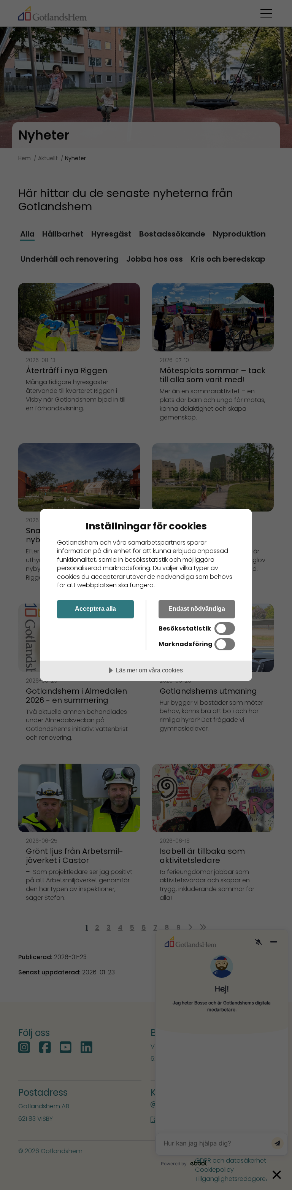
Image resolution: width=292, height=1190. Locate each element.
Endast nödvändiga (196, 608)
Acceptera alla (95, 608)
